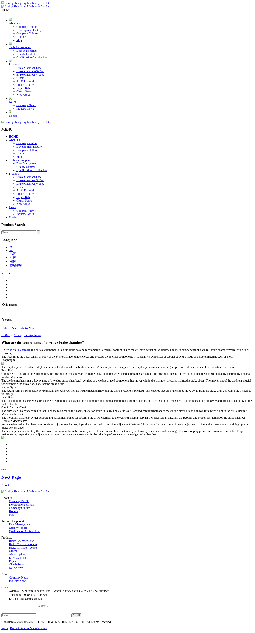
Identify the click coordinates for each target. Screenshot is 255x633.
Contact (13, 115)
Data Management (27, 50)
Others (20, 78)
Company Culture (27, 33)
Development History (29, 30)
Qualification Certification (31, 57)
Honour (21, 36)
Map (19, 40)
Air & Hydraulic (26, 81)
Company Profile (26, 26)
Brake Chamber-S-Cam (30, 71)
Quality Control (25, 54)
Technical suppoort (20, 47)
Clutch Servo (24, 91)
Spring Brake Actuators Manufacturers (24, 628)
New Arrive (23, 94)
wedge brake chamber (17, 349)
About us (14, 23)
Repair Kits (23, 88)
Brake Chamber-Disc (28, 67)
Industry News (25, 108)
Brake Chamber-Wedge (30, 74)
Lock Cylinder (25, 84)
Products (14, 64)
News (12, 101)
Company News (26, 105)
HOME (13, 136)
